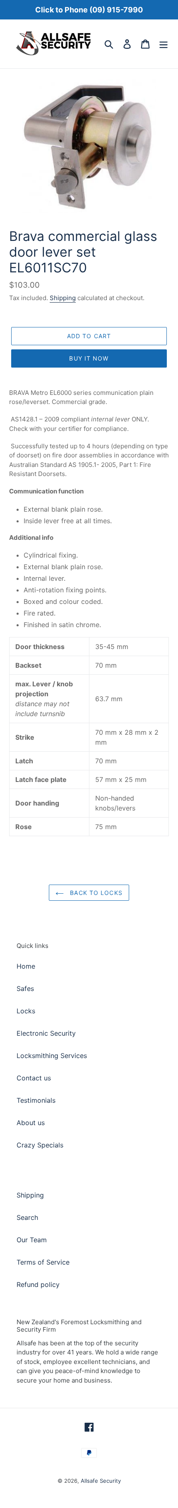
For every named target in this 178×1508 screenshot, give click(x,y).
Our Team (32, 1240)
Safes (25, 988)
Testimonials (36, 1100)
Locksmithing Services (52, 1055)
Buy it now (88, 358)
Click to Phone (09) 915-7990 (89, 9)
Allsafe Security (101, 1480)
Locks (26, 1011)
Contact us (34, 1078)
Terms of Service (43, 1262)
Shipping (63, 298)
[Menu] (163, 43)
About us (31, 1122)
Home (26, 966)
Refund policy (38, 1284)
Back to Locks (95, 892)
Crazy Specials (40, 1145)
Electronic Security (46, 1033)
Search (27, 1217)
